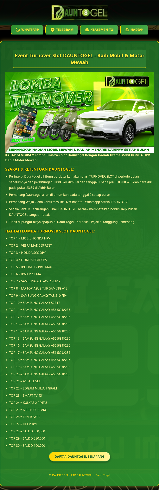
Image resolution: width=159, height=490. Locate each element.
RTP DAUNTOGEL (82, 475)
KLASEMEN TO (102, 30)
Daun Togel (102, 475)
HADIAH (137, 30)
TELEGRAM (64, 30)
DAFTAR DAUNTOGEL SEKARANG (80, 456)
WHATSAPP (30, 30)
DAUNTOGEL (60, 475)
